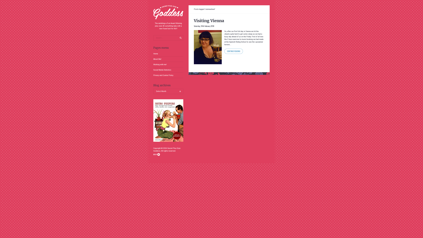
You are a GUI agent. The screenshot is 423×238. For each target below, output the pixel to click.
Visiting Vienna (209, 20)
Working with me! (160, 64)
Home (155, 54)
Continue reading (233, 51)
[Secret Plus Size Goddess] (168, 12)
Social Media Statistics (162, 70)
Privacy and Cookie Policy (163, 75)
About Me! (157, 59)
